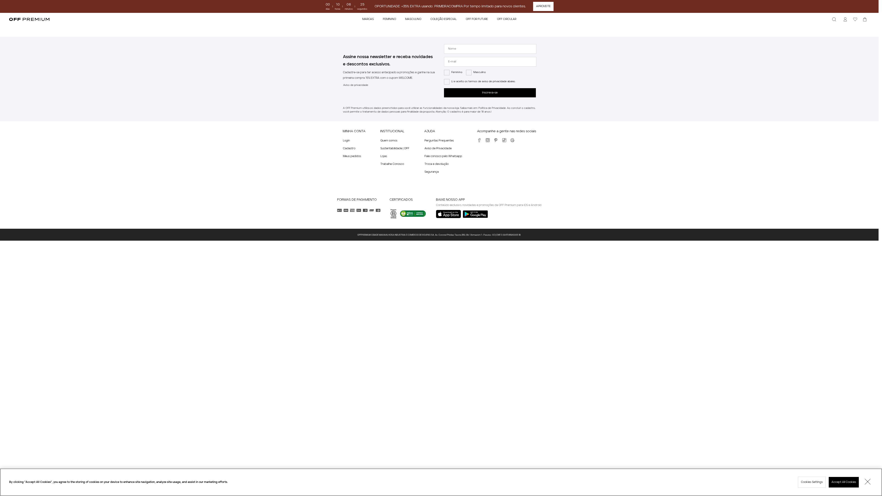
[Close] (868, 482)
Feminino (456, 72)
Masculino (479, 72)
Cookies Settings (812, 482)
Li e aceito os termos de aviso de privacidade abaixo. (483, 81)
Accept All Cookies (843, 482)
